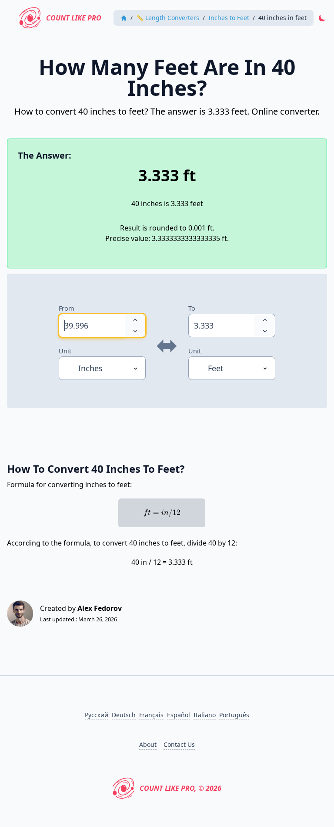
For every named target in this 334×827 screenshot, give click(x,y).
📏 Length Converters (167, 18)
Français (151, 715)
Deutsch (124, 715)
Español (178, 715)
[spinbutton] (92, 325)
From (66, 308)
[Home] (123, 18)
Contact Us (179, 744)
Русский (96, 715)
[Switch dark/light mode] (322, 18)
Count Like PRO (73, 18)
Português (234, 715)
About (148, 744)
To (191, 308)
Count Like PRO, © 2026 (180, 788)
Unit (65, 351)
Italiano (205, 715)
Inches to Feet (228, 18)
